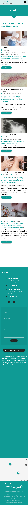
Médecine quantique (11, 502)
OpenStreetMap (24, 480)
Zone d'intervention (10, 491)
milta (21, 56)
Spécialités (20, 491)
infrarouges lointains (18, 180)
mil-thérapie (12, 96)
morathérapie (4, 101)
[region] (14, 469)
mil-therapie (11, 141)
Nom (5, 312)
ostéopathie (16, 98)
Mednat (20, 502)
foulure (3, 225)
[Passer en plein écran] (26, 465)
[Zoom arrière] (26, 462)
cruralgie (5, 56)
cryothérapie (4, 182)
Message (6, 330)
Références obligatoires (14, 495)
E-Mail (6, 324)
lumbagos (16, 56)
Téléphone (7, 318)
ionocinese (12, 99)
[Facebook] (14, 302)
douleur (5, 223)
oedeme (9, 223)
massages (11, 179)
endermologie (5, 99)
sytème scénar (12, 182)
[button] (10, 464)
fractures (5, 141)
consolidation (16, 223)
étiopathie (12, 177)
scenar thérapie (19, 141)
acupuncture (4, 179)
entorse (22, 223)
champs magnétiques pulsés (14, 58)
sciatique (10, 56)
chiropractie (19, 177)
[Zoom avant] (26, 459)
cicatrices (5, 96)
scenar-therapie (17, 225)
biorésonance (19, 99)
